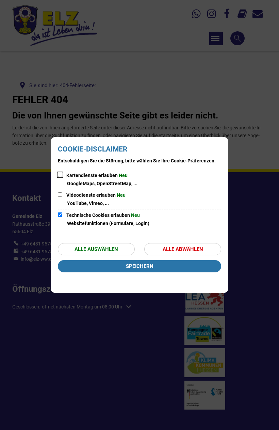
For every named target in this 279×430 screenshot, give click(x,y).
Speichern (139, 266)
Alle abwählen (183, 249)
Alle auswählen (96, 249)
